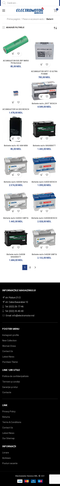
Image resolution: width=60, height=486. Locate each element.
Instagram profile (10, 335)
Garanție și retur (10, 387)
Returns (6, 417)
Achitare (6, 458)
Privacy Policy (9, 411)
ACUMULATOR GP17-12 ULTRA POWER (44, 72)
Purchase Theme (10, 362)
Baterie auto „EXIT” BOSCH (44, 103)
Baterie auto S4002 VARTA (15, 218)
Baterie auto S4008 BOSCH (44, 218)
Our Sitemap (8, 438)
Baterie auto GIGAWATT (44, 145)
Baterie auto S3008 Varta (16, 182)
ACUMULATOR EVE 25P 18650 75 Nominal (16, 61)
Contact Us (7, 351)
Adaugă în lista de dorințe (18, 53)
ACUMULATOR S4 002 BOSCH (15, 109)
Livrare (5, 452)
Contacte (6, 392)
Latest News (8, 356)
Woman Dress (9, 346)
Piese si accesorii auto (33, 19)
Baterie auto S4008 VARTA (44, 254)
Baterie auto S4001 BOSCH (44, 182)
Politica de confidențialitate (15, 376)
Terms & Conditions (11, 422)
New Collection (9, 340)
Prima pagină (13, 19)
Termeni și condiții (11, 381)
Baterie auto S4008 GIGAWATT (16, 255)
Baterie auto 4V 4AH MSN (16, 145)
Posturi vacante (10, 463)
